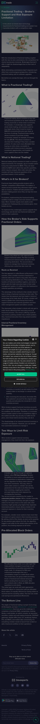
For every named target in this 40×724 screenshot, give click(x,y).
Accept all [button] (20, 374)
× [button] (36, 339)
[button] (20, 384)
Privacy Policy (30, 370)
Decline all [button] (21, 379)
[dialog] (20, 362)
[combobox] (33, 339)
